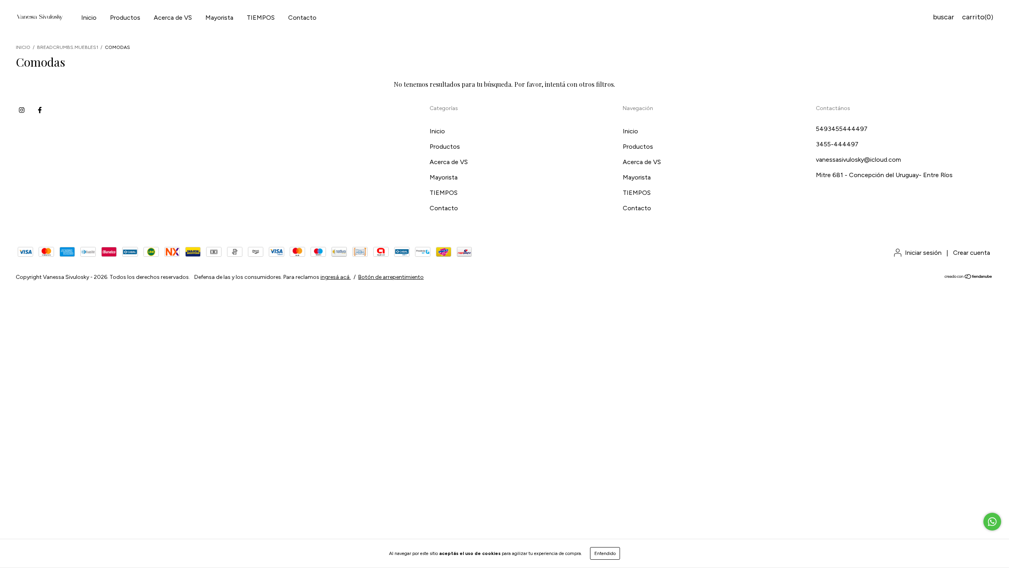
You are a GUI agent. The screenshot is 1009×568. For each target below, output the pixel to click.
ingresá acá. (335, 277)
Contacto (302, 17)
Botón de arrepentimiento (391, 277)
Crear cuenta (971, 252)
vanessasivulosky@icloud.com (858, 159)
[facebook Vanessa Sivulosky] (40, 110)
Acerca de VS (173, 17)
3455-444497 (837, 144)
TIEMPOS (261, 17)
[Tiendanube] (968, 277)
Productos (125, 17)
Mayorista (219, 17)
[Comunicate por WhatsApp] (992, 522)
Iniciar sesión (923, 252)
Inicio (89, 17)
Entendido (605, 553)
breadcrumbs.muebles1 (67, 47)
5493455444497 (842, 129)
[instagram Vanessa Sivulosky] (22, 110)
